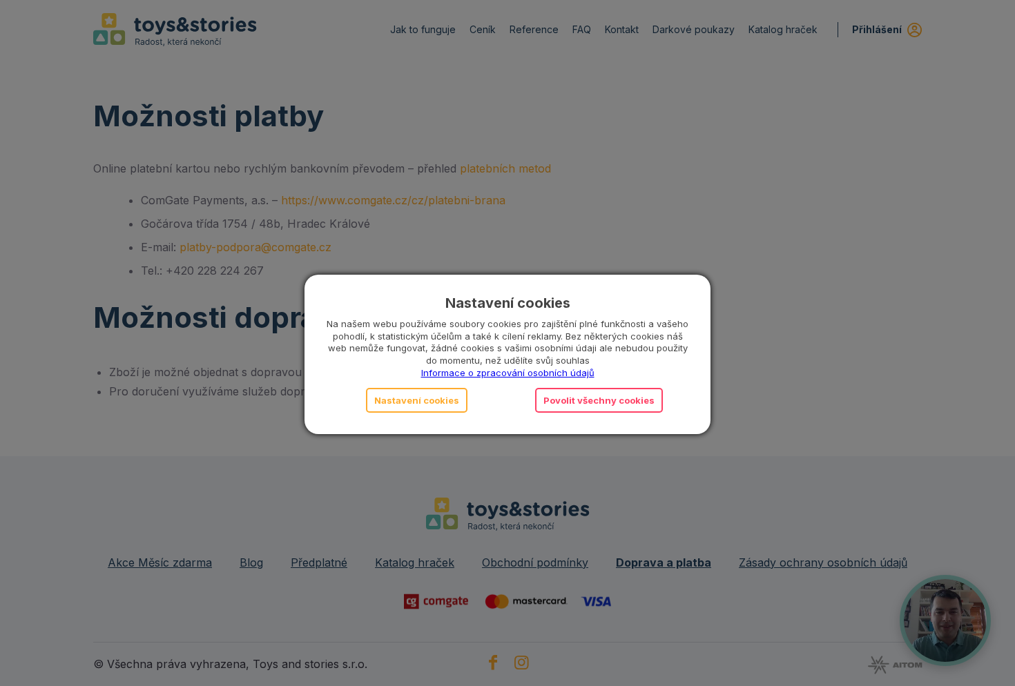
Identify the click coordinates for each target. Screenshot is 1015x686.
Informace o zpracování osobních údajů (507, 372)
